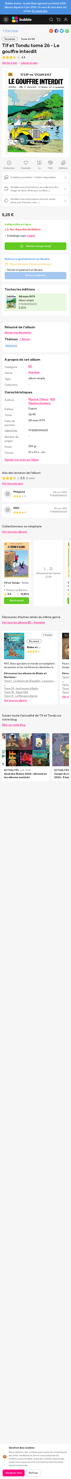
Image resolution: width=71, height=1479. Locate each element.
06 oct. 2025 (60, 492)
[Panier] (58, 19)
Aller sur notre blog (13, 724)
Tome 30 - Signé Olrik (16, 692)
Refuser (33, 1472)
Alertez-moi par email (38, 246)
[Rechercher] (51, 19)
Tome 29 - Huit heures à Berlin (21, 688)
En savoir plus (40, 11)
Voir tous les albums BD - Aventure (23, 622)
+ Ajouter (25, 339)
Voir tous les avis (12, 483)
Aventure (34, 372)
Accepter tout (13, 1472)
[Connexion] (65, 19)
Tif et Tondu (11, 30)
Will (52, 399)
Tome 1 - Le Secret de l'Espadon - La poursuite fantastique (29, 681)
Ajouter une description (18, 332)
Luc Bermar (21, 590)
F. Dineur (8, 590)
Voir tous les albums (14, 531)
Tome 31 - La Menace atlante (20, 696)
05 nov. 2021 (60, 508)
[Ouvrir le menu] (6, 19)
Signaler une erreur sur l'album (22, 459)
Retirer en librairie (35, 275)
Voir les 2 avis (9, 62)
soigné (31, 235)
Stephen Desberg (39, 403)
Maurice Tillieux (38, 399)
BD (30, 366)
